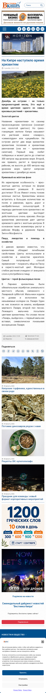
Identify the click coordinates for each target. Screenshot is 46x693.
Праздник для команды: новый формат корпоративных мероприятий (22, 497)
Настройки (23, 685)
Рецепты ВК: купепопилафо (17, 461)
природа (29, 339)
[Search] (41, 5)
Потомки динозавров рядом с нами (21, 426)
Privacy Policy (17, 690)
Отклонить (23, 679)
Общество (8, 339)
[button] (43, 642)
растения (36, 339)
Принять (23, 673)
